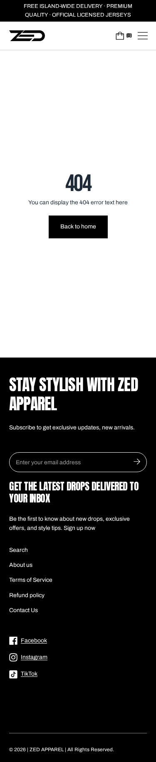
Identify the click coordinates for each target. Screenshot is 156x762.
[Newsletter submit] (136, 462)
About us (20, 565)
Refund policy (27, 595)
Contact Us (23, 610)
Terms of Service (30, 580)
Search (18, 550)
